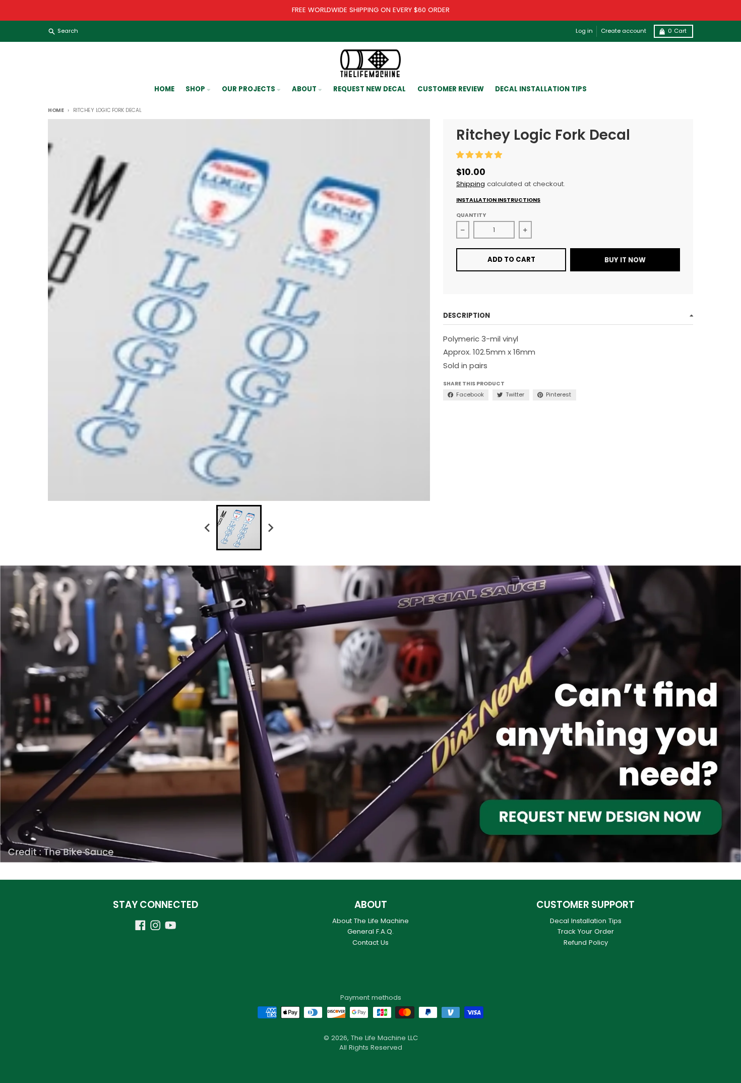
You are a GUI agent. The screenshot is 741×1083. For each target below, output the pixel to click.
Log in (584, 31)
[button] (480, 154)
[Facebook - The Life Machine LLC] (140, 925)
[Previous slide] (207, 528)
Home (56, 110)
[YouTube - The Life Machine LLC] (170, 925)
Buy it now (625, 260)
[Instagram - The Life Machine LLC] (155, 925)
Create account (623, 31)
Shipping (470, 184)
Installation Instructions (498, 200)
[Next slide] (270, 528)
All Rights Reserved (370, 1047)
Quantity (471, 215)
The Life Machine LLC (384, 1038)
